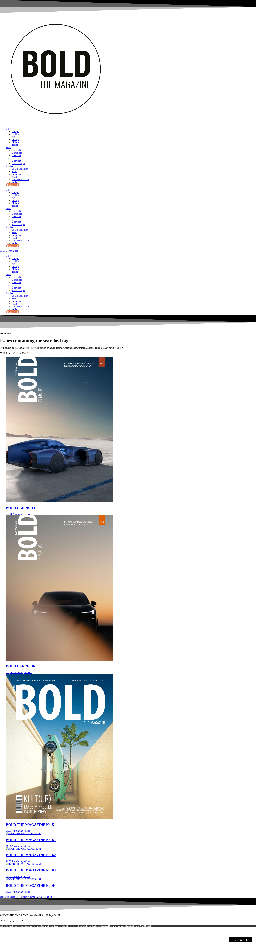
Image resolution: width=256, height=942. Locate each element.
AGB (14, 176)
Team (14, 171)
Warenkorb (17, 153)
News (8, 129)
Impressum (17, 174)
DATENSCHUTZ (20, 179)
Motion (15, 142)
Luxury (15, 139)
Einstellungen (146, 926)
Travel (15, 145)
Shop (8, 147)
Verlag (15, 182)
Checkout (16, 155)
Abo (8, 158)
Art (13, 137)
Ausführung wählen (22, 514)
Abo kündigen (18, 163)
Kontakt (9, 166)
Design (15, 131)
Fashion (15, 134)
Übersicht (16, 150)
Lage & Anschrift (20, 169)
